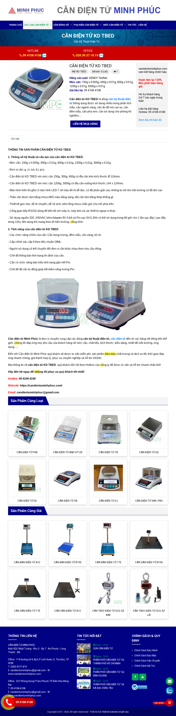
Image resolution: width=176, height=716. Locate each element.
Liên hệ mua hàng (85, 123)
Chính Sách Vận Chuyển (147, 660)
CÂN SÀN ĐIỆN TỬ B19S (149, 562)
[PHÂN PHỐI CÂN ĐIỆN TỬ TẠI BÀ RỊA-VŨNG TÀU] (84, 683)
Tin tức (132, 25)
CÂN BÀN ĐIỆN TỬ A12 (27, 562)
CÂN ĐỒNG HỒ (61, 25)
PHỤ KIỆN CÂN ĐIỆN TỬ (86, 25)
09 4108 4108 (32, 55)
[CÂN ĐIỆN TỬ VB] (67, 478)
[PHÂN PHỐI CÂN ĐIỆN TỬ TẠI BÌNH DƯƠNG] (84, 671)
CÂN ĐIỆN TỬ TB (108, 452)
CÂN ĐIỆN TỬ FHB (27, 452)
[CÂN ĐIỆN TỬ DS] (27, 477)
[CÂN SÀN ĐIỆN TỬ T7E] (27, 588)
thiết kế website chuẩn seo (115, 711)
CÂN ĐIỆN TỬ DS (27, 500)
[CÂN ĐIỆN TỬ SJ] (108, 478)
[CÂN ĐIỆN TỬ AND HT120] (67, 429)
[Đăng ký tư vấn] (169, 681)
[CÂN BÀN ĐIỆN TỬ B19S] (67, 539)
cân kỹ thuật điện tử (87, 41)
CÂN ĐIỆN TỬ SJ (108, 500)
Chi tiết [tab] (15, 138)
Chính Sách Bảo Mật (145, 655)
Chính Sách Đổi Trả (144, 665)
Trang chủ (15, 25)
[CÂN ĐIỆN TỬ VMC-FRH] (148, 478)
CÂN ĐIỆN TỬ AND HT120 (67, 452)
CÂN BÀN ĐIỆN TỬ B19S (67, 562)
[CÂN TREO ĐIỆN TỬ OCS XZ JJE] (148, 588)
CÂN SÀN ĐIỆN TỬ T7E (27, 610)
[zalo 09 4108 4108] (44, 55)
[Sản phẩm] (169, 703)
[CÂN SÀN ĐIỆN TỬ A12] (67, 588)
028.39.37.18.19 (87, 55)
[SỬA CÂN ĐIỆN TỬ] (84, 648)
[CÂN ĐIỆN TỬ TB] (108, 429)
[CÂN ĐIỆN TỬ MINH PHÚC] (26, 10)
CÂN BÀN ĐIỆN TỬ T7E (108, 562)
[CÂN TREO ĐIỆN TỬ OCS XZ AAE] (108, 587)
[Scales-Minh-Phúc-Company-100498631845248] (135, 677)
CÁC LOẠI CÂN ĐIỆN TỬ (36, 25)
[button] (61, 66)
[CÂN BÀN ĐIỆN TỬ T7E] (108, 539)
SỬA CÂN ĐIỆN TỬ (103, 648)
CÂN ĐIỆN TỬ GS (149, 452)
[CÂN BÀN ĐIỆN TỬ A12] (27, 539)
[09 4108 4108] (169, 691)
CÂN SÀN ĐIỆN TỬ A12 (67, 610)
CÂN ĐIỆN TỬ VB (67, 500)
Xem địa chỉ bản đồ (150, 120)
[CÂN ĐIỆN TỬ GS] (148, 429)
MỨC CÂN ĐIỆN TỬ (113, 25)
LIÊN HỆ (142, 25)
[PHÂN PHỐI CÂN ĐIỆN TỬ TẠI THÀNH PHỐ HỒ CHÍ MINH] (84, 659)
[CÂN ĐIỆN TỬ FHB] (27, 429)
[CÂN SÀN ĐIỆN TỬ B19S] (148, 539)
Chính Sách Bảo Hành (146, 650)
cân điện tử (118, 338)
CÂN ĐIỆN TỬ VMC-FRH (149, 500)
